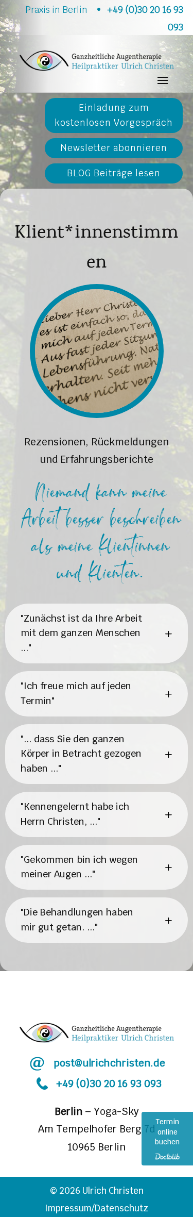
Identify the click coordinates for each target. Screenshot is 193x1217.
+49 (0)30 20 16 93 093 (109, 1083)
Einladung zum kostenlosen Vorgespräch (114, 115)
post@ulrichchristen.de (109, 1063)
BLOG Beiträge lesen (114, 173)
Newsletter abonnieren (113, 148)
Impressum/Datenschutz (96, 1208)
